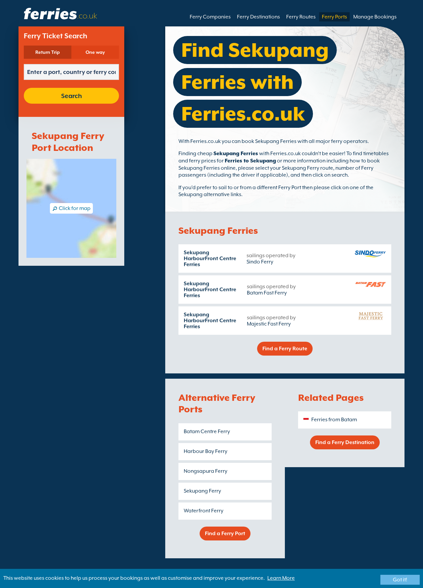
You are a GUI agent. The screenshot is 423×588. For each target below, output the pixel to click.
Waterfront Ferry (203, 511)
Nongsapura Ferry (205, 471)
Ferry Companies (210, 17)
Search (71, 95)
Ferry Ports (334, 17)
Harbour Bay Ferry (205, 451)
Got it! (400, 580)
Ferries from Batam (334, 420)
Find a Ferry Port (225, 533)
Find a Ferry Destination (344, 442)
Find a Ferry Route (284, 349)
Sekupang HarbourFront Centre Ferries (210, 258)
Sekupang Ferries (235, 153)
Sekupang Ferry (202, 491)
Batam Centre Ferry (207, 431)
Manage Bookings (375, 17)
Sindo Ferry (260, 262)
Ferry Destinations (258, 17)
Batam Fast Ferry (267, 293)
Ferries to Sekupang (250, 161)
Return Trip (47, 52)
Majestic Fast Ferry (269, 324)
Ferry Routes (301, 17)
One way (95, 52)
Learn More (281, 578)
